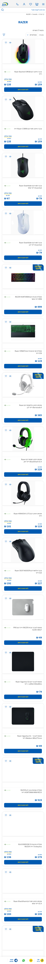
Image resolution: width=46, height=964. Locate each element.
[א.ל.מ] (4, 4)
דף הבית (41, 14)
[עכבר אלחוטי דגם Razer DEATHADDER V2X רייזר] (23, 550)
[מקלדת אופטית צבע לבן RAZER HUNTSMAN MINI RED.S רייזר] (23, 770)
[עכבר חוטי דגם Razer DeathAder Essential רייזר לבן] (23, 222)
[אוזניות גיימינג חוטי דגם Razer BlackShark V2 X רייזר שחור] (23, 881)
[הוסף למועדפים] (6, 42)
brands (35, 14)
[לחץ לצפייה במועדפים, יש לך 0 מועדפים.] (30, 4)
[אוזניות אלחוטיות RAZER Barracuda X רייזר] (23, 938)
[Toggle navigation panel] (43, 4)
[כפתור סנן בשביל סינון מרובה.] (3, 35)
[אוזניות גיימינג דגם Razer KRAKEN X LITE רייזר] (23, 493)
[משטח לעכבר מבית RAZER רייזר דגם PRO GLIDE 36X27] (23, 607)
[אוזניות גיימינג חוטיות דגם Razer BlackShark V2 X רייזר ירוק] (23, 439)
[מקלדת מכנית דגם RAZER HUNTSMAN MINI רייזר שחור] (23, 276)
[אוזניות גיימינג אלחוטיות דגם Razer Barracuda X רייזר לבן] (23, 385)
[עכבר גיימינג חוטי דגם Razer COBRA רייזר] (23, 108)
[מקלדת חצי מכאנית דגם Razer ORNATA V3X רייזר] (23, 331)
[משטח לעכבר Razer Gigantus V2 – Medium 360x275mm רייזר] (23, 715)
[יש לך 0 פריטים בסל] (36, 4)
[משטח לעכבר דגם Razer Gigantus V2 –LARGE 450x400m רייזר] (23, 661)
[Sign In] (24, 4)
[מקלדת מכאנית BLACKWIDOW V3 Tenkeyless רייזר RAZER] (23, 824)
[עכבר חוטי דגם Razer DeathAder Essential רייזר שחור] (23, 165)
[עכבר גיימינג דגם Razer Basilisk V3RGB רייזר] (23, 51)
